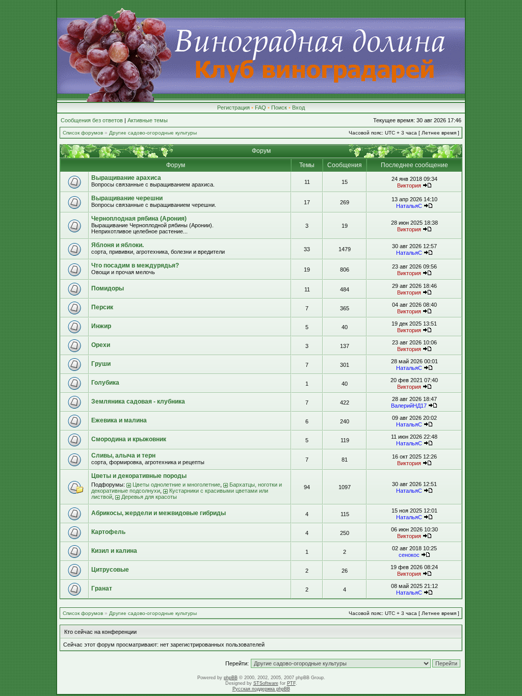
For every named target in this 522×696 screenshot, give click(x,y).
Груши (101, 363)
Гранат (101, 588)
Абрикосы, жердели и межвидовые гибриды (158, 513)
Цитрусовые (110, 569)
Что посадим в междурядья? (135, 265)
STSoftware (265, 683)
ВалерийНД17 (409, 406)
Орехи (100, 345)
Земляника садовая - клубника (138, 401)
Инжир (101, 326)
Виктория (409, 185)
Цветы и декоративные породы (139, 475)
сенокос (409, 555)
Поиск (279, 107)
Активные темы (147, 120)
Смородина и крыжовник (128, 439)
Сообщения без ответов (92, 120)
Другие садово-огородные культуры (153, 133)
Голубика (105, 382)
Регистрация (233, 107)
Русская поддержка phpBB (261, 688)
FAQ (260, 107)
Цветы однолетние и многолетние (176, 484)
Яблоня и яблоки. (117, 245)
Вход (298, 107)
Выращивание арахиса (126, 177)
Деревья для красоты (149, 497)
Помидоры (107, 288)
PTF (291, 683)
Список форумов (83, 133)
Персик (102, 307)
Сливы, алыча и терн (123, 455)
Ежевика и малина (119, 420)
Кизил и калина (114, 550)
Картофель (108, 532)
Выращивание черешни (127, 198)
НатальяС (409, 206)
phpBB (231, 677)
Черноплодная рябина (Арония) (139, 218)
